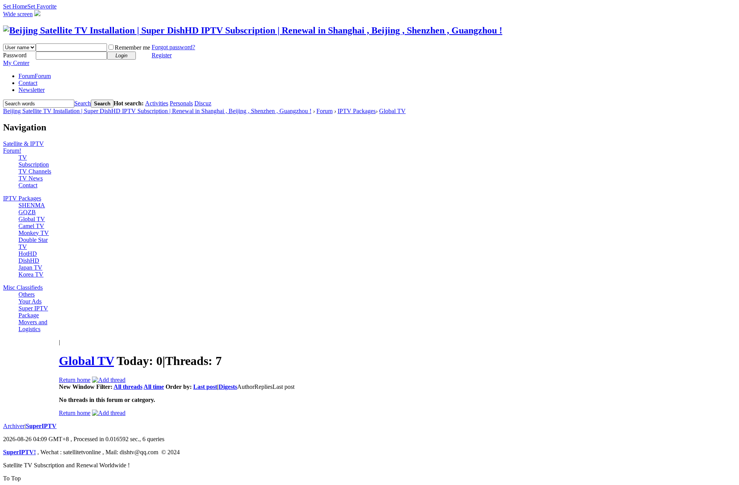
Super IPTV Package (33, 311)
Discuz (202, 103)
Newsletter (31, 90)
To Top (12, 478)
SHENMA (31, 205)
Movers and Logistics (32, 325)
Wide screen (18, 14)
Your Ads (30, 301)
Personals (181, 103)
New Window (77, 386)
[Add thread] (108, 380)
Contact (27, 83)
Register (162, 55)
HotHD (27, 253)
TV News (30, 178)
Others (26, 294)
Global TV (392, 111)
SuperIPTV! (19, 452)
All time (154, 386)
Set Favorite (42, 6)
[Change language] (37, 14)
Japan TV (30, 267)
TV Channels (34, 171)
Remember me (132, 47)
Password (15, 55)
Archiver (14, 426)
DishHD (28, 260)
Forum (34, 76)
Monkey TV (33, 233)
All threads (128, 386)
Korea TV (30, 274)
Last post (205, 386)
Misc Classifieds (23, 287)
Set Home (15, 6)
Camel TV (31, 226)
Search (82, 103)
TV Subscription (33, 161)
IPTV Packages (357, 111)
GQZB (27, 212)
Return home (74, 380)
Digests (228, 386)
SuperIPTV (41, 426)
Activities (156, 103)
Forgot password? (173, 47)
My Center (16, 63)
